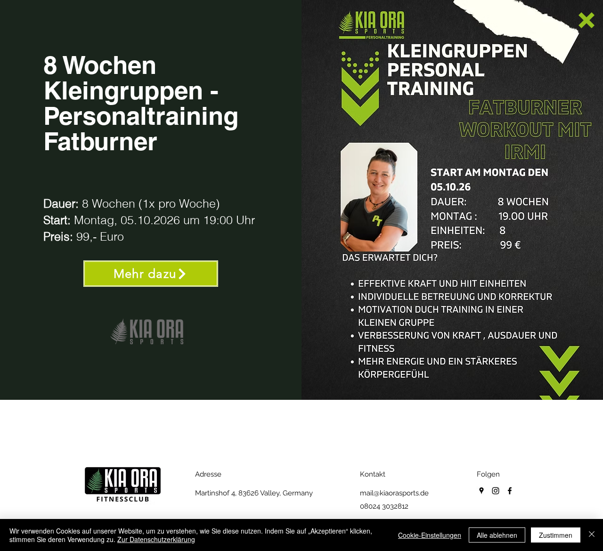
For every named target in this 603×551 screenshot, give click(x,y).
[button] (587, 20)
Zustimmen (555, 535)
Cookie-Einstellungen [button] (429, 535)
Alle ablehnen (497, 535)
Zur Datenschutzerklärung (156, 539)
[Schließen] (591, 535)
